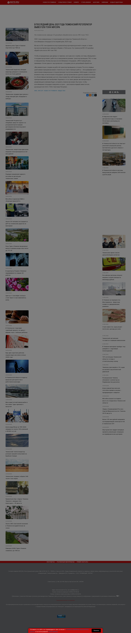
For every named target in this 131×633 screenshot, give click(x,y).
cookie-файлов (53, 631)
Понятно (96, 630)
